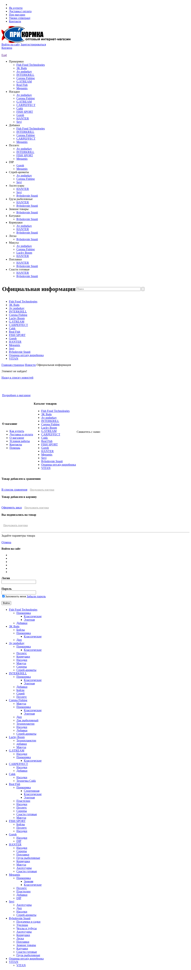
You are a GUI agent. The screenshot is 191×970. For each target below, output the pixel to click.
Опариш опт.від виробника (26, 355)
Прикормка (23, 613)
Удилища (22, 925)
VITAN (13, 358)
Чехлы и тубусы (26, 928)
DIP (18, 841)
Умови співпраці (19, 18)
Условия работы (20, 441)
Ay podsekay (24, 71)
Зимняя (28, 881)
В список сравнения (14, 489)
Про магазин (17, 14)
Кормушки (23, 656)
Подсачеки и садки (28, 921)
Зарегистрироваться (33, 44)
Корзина (6, 47)
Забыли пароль (36, 596)
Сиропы (21, 666)
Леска (20, 938)
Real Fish (22, 84)
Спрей (20, 693)
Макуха (21, 663)
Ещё (4, 55)
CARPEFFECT (25, 105)
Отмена (6, 542)
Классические (33, 616)
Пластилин (23, 891)
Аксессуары (24, 868)
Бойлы (20, 629)
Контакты (16, 444)
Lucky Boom (24, 252)
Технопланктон (26, 740)
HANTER (22, 118)
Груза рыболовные (28, 857)
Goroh (20, 115)
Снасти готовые (26, 814)
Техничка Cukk (26, 780)
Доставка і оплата (20, 11)
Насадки (21, 660)
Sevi (19, 121)
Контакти (15, 21)
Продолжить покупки (42, 489)
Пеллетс (21, 653)
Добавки (21, 623)
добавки (21, 743)
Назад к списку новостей (17, 377)
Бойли (20, 690)
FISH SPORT (24, 111)
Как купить (17, 431)
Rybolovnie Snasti (27, 195)
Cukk (19, 108)
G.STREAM (24, 81)
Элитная (29, 619)
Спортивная (31, 790)
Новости (30, 364)
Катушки (22, 948)
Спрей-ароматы (26, 670)
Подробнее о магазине (16, 395)
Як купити (16, 8)
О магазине (17, 437)
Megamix (22, 88)
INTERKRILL (25, 74)
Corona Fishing (25, 78)
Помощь (15, 447)
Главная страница (12, 364)
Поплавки (22, 854)
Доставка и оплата (21, 434)
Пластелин (23, 800)
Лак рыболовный (27, 720)
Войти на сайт (10, 44)
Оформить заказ (11, 507)
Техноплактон (25, 723)
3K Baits (21, 68)
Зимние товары (26, 945)
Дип (19, 639)
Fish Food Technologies (30, 64)
